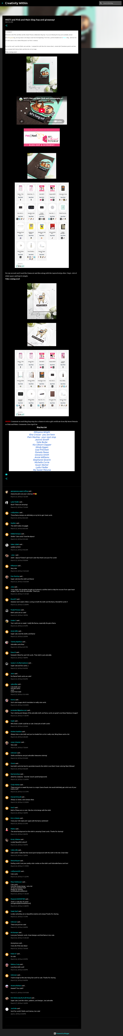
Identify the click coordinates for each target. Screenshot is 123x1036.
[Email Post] (6, 475)
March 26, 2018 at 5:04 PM (19, 970)
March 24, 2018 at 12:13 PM (20, 791)
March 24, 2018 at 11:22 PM (20, 876)
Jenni (12, 673)
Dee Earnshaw (15, 774)
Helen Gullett (15, 544)
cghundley (14, 684)
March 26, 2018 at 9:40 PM (19, 980)
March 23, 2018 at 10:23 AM (20, 571)
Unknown (14, 753)
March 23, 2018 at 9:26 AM (19, 550)
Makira (13, 829)
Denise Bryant (15, 860)
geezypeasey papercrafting (19, 491)
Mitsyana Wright (42, 432)
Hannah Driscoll (16, 797)
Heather (13, 523)
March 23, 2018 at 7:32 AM (19, 496)
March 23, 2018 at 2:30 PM (19, 636)
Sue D (12, 807)
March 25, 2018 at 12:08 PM (20, 906)
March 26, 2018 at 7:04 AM (19, 948)
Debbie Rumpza (16, 534)
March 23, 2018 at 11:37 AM (20, 594)
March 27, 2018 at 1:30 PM (19, 1003)
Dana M (13, 652)
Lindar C (13, 620)
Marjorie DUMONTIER (18, 899)
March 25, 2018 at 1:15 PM (19, 916)
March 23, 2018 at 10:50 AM (20, 581)
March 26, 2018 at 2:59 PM (19, 959)
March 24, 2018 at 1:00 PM (19, 813)
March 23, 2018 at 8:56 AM (19, 528)
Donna (13, 699)
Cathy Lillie (14, 850)
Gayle (12, 721)
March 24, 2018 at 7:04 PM (19, 845)
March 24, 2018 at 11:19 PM (20, 866)
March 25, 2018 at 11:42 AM (20, 894)
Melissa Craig (15, 964)
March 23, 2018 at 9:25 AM (19, 539)
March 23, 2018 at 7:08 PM (19, 658)
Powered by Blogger (62, 1033)
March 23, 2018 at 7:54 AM (19, 507)
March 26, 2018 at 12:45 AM (20, 938)
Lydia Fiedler (15, 502)
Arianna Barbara (16, 985)
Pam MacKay (33, 437)
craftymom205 (15, 871)
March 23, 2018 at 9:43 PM (19, 668)
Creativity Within (16, 3)
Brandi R (13, 599)
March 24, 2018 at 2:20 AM (19, 726)
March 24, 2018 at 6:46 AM (19, 737)
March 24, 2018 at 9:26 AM (19, 769)
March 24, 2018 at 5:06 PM (19, 834)
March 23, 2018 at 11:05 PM (20, 716)
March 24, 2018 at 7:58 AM (19, 747)
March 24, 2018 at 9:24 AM (19, 758)
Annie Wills (14, 631)
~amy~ (13, 555)
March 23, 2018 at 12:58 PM (20, 604)
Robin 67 (13, 954)
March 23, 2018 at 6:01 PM (19, 647)
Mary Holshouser (16, 882)
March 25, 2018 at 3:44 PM (19, 927)
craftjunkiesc (15, 512)
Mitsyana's (11, 37)
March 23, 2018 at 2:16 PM (19, 626)
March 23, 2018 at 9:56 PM (19, 679)
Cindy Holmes (15, 784)
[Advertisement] (90, 78)
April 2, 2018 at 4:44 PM (18, 1014)
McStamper (14, 932)
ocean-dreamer (16, 742)
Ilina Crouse (35, 434)
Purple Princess (16, 610)
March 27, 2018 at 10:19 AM (20, 992)
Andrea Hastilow (16, 731)
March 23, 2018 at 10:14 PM (20, 694)
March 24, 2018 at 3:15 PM (19, 823)
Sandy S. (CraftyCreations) (19, 663)
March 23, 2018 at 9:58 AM (19, 560)
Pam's (65, 37)
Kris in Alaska (15, 818)
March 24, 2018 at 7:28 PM (19, 855)
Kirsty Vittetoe (15, 839)
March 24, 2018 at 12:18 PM (20, 802)
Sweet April (14, 911)
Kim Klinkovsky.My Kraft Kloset (21, 998)
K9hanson (14, 565)
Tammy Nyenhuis (16, 642)
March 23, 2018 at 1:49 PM (19, 615)
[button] (6, 25)
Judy (12, 587)
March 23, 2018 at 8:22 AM (19, 518)
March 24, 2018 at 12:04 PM (20, 779)
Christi (13, 763)
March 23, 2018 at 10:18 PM (20, 705)
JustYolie (14, 1008)
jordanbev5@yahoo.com (19, 710)
